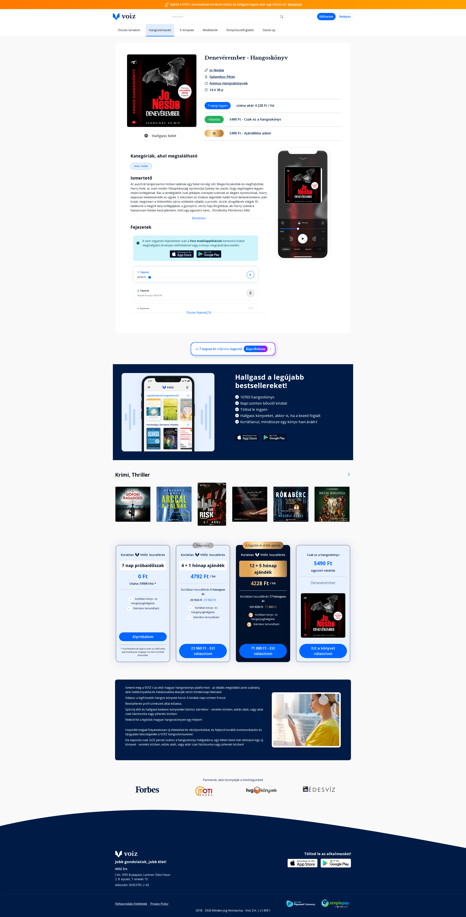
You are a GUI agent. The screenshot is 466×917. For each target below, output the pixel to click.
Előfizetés (326, 17)
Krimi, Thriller (141, 166)
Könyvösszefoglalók (240, 30)
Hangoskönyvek (160, 30)
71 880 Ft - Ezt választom (263, 651)
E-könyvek (187, 30)
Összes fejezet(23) (198, 312)
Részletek (295, 4)
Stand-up (269, 30)
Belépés (345, 17)
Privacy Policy (159, 904)
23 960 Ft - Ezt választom (203, 651)
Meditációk (210, 30)
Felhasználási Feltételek (131, 904)
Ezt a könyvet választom (323, 651)
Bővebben (199, 218)
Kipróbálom (255, 349)
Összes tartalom (129, 30)
